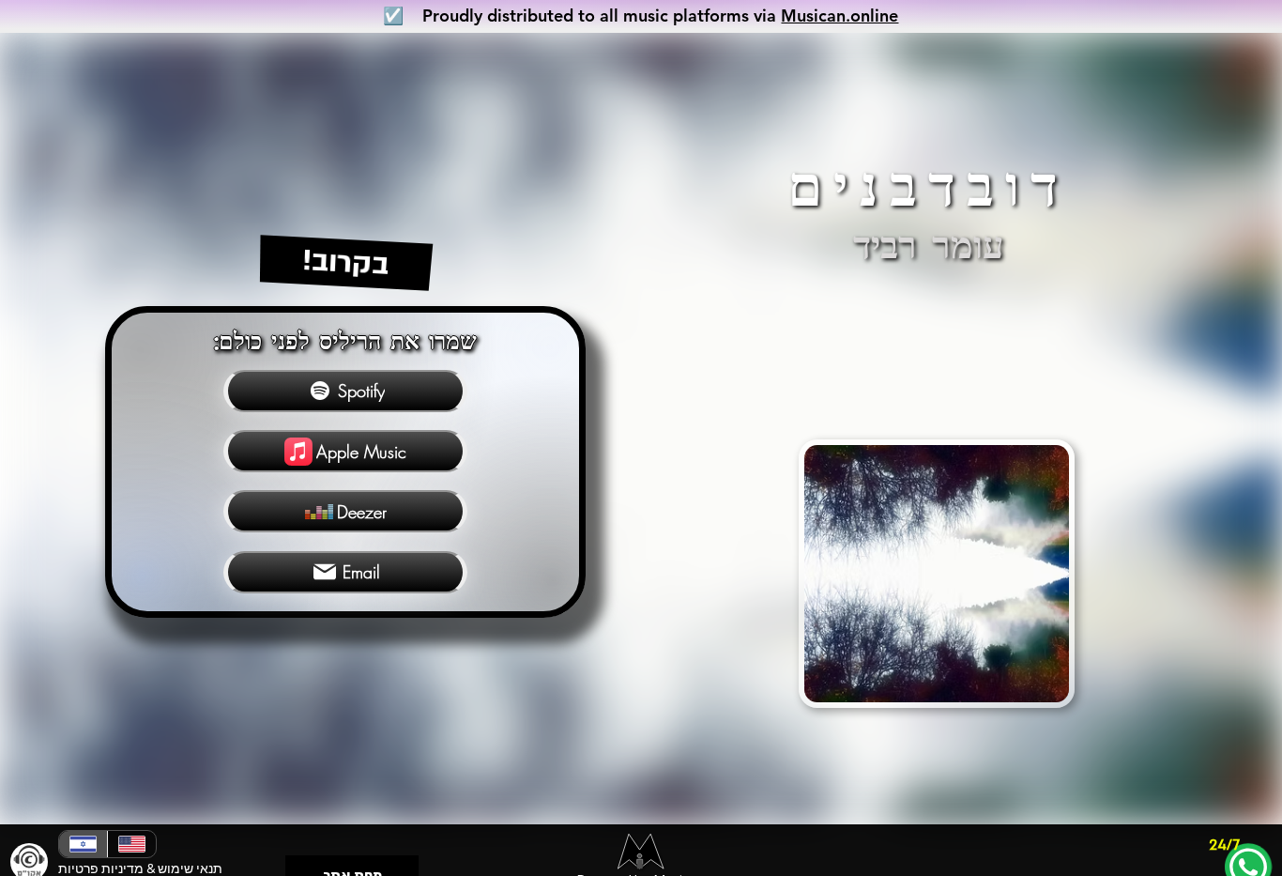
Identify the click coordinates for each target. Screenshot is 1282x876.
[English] (131, 844)
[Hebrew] (83, 844)
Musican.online (839, 15)
